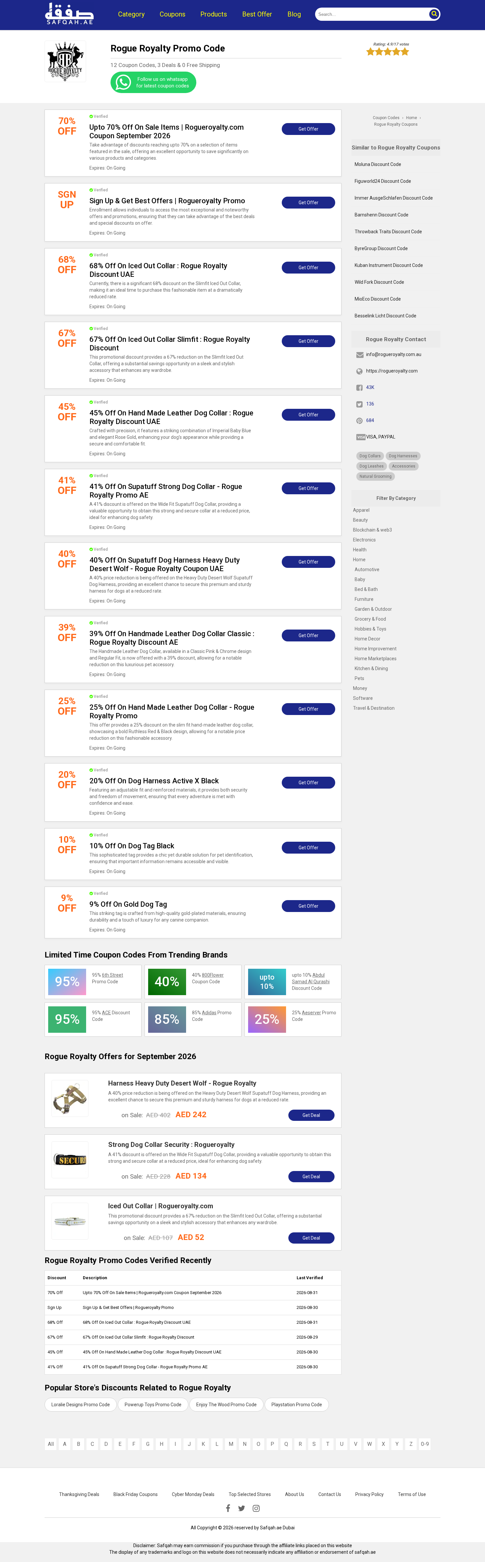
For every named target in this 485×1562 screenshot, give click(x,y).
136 (370, 404)
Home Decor (367, 638)
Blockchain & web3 (372, 530)
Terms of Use (412, 1494)
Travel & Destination (374, 708)
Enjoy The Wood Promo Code (226, 1404)
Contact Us (329, 1494)
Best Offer (257, 14)
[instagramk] (256, 1508)
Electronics (364, 539)
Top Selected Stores (250, 1494)
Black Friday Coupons (135, 1494)
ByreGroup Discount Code (381, 248)
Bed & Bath (366, 589)
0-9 (425, 1444)
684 (370, 420)
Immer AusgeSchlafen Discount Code (394, 198)
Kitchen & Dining (371, 668)
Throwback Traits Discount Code (388, 231)
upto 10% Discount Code (311, 981)
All (51, 1444)
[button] (433, 14)
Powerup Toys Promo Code (153, 1404)
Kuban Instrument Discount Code (389, 265)
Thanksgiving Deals (79, 1494)
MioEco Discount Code (378, 299)
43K (370, 387)
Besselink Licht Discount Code (385, 315)
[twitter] (241, 1508)
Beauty (360, 520)
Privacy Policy (369, 1494)
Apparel (361, 510)
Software (363, 698)
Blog (294, 14)
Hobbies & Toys (370, 629)
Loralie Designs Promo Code (80, 1404)
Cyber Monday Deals (193, 1494)
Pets (359, 678)
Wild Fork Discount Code (379, 282)
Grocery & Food (370, 619)
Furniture (364, 599)
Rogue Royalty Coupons (396, 124)
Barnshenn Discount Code (381, 214)
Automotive (367, 569)
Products (213, 14)
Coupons (172, 14)
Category (131, 14)
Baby (360, 579)
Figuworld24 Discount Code (383, 181)
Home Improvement (376, 648)
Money (360, 688)
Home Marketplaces (376, 658)
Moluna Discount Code (378, 164)
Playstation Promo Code (297, 1404)
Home (359, 559)
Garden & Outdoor (373, 609)
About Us (294, 1494)
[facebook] (228, 1508)
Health (360, 549)
